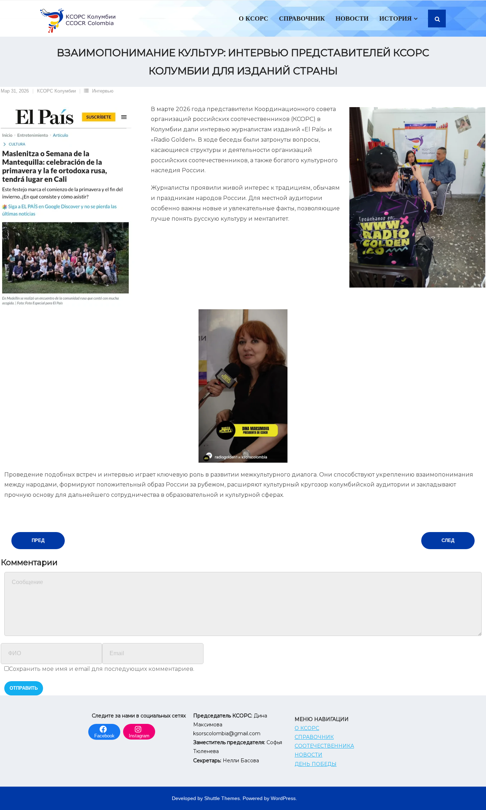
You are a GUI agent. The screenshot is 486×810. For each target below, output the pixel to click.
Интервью (102, 91)
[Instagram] (139, 728)
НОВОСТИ (308, 755)
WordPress (283, 798)
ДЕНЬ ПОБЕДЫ (316, 764)
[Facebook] (104, 728)
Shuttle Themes (222, 798)
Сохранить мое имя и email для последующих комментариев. (101, 669)
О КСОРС (307, 728)
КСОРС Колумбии (56, 91)
